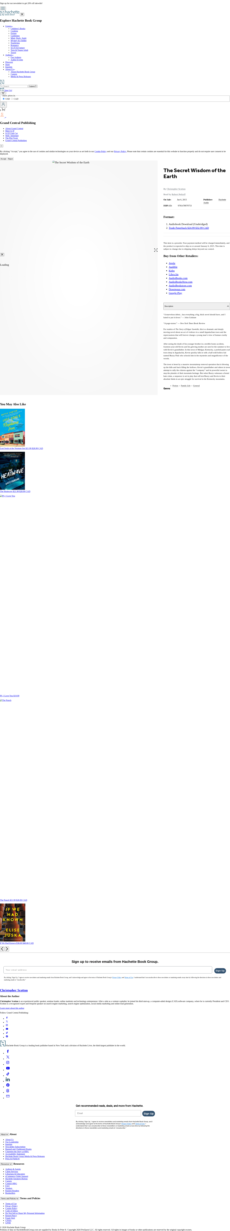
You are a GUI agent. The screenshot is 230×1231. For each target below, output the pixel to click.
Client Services (11, 1171)
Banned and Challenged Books (18, 1149)
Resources (5, 1164)
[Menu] (3, 8)
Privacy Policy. (120, 151)
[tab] (115, 146)
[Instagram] (7, 1064)
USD (7, 99)
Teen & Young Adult (19, 50)
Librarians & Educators (15, 1174)
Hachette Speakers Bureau (16, 1179)
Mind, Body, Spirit (18, 38)
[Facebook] (7, 1053)
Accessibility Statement (15, 1154)
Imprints (8, 67)
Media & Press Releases (21, 76)
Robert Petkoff (179, 194)
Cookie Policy (100, 151)
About (3, 1134)
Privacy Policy (11, 1206)
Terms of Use (11, 1203)
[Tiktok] (7, 1075)
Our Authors (16, 57)
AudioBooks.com (178, 278)
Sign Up (220, 971)
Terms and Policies (8, 1199)
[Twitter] (7, 1059)
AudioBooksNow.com (180, 281)
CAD (16, 99)
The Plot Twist (11, 138)
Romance (15, 45)
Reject (10, 159)
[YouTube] (7, 1070)
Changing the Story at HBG (17, 1151)
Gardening (15, 36)
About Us (9, 69)
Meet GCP (9, 131)
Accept (3, 159)
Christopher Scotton (176, 189)
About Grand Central (14, 128)
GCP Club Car (11, 133)
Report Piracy (11, 1215)
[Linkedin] (7, 1081)
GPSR (8, 1223)
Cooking (14, 31)
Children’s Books (18, 28)
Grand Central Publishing (16, 140)
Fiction (14, 33)
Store (7, 64)
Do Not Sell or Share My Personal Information (25, 1213)
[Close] (2, 254)
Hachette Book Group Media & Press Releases (25, 1156)
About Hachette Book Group (23, 72)
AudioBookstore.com (180, 285)
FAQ (7, 1186)
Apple (172, 263)
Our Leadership (12, 1142)
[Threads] (7, 1092)
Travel (13, 52)
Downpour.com (177, 289)
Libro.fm (173, 274)
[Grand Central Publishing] (5, 117)
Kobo (172, 270)
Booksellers (10, 1193)
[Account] (3, 105)
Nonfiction (15, 43)
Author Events (17, 60)
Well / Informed (12, 136)
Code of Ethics (11, 1211)
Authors (8, 55)
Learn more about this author (12, 1008)
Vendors (8, 1188)
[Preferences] (3, 93)
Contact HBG (11, 1183)
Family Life (185, 386)
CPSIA (8, 1220)
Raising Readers (12, 1191)
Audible (173, 266)
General (196, 386)
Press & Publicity (12, 1159)
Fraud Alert (10, 1218)
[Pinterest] (7, 1087)
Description (169, 306)
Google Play (175, 292)
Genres (8, 26)
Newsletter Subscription (15, 1147)
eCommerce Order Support (16, 1176)
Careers (14, 74)
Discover (9, 62)
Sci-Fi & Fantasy (18, 48)
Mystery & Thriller (18, 40)
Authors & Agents (13, 1169)
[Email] (7, 1098)
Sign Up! (8, 90)
